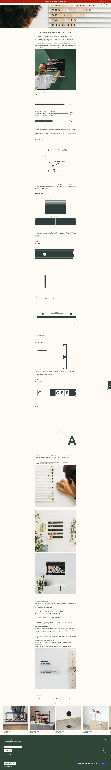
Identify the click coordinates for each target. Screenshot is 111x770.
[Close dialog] (76, 375)
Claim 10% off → (44, 388)
